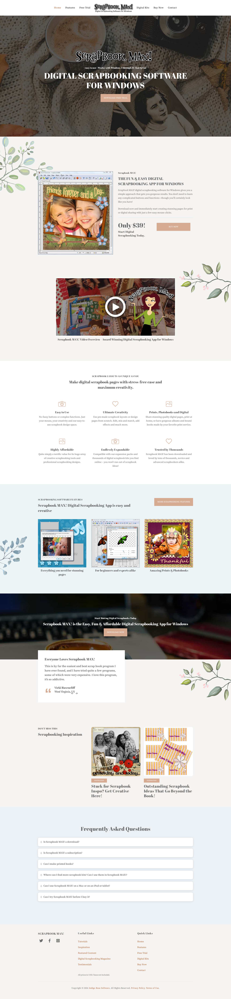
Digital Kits (143, 7)
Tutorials (82, 941)
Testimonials (85, 964)
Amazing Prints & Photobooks (169, 570)
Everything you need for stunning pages (62, 572)
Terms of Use (152, 988)
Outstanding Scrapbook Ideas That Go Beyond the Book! (168, 790)
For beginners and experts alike (115, 570)
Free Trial (84, 7)
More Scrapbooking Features (173, 502)
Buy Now (159, 7)
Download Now (115, 632)
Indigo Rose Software (99, 988)
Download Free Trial (115, 98)
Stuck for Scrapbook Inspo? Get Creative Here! (111, 790)
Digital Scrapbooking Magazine (94, 958)
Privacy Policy (138, 988)
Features (70, 7)
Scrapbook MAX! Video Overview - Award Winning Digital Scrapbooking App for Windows (116, 339)
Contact (172, 7)
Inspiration (99, 780)
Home (57, 7)
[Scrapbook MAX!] (113, 7)
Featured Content (87, 953)
